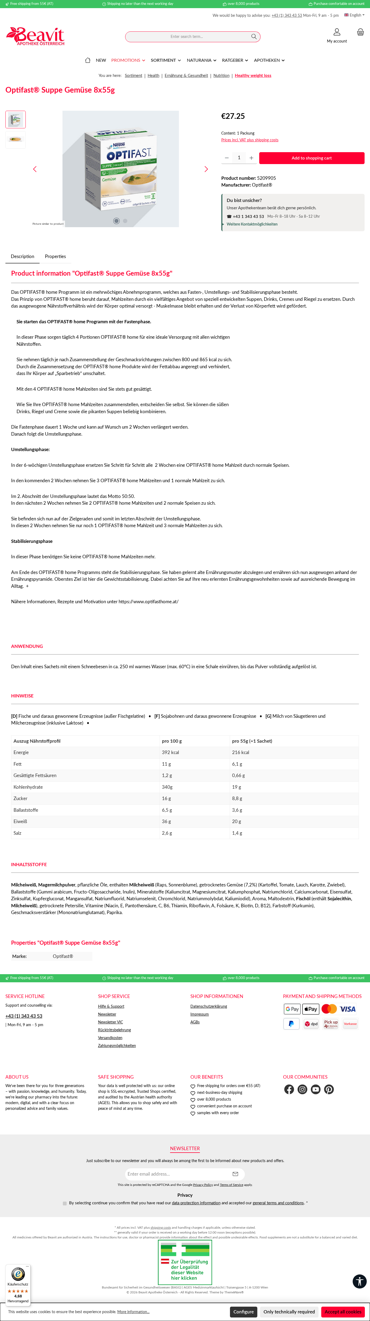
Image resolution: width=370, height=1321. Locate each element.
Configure (243, 1312)
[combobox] (186, 36)
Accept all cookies (343, 1312)
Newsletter (107, 1014)
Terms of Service (231, 1184)
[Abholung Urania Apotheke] (330, 1024)
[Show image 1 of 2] (116, 221)
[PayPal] (291, 1024)
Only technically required (289, 1312)
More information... (133, 1312)
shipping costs (161, 1227)
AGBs (195, 1022)
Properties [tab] (55, 256)
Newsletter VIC (110, 1022)
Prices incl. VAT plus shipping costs (249, 140)
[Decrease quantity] (226, 158)
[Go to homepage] (35, 37)
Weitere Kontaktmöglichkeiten (252, 224)
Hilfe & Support (111, 1007)
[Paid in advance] (350, 1024)
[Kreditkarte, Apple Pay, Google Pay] (319, 1009)
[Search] (254, 36)
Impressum (199, 1014)
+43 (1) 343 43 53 (287, 16)
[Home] (87, 60)
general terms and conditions (278, 1203)
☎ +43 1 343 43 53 (245, 217)
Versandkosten (110, 1038)
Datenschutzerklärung (208, 1007)
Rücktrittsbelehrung (114, 1030)
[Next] (206, 169)
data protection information (196, 1203)
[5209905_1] (121, 169)
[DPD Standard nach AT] (311, 1024)
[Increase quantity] (251, 158)
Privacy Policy (203, 1184)
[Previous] (35, 169)
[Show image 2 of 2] (125, 221)
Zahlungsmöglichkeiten (117, 1046)
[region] (108, 169)
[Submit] (235, 1174)
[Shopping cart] (359, 32)
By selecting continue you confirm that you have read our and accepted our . (188, 1203)
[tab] (22, 257)
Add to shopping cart (312, 158)
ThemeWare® (234, 1292)
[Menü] (27, 1267)
